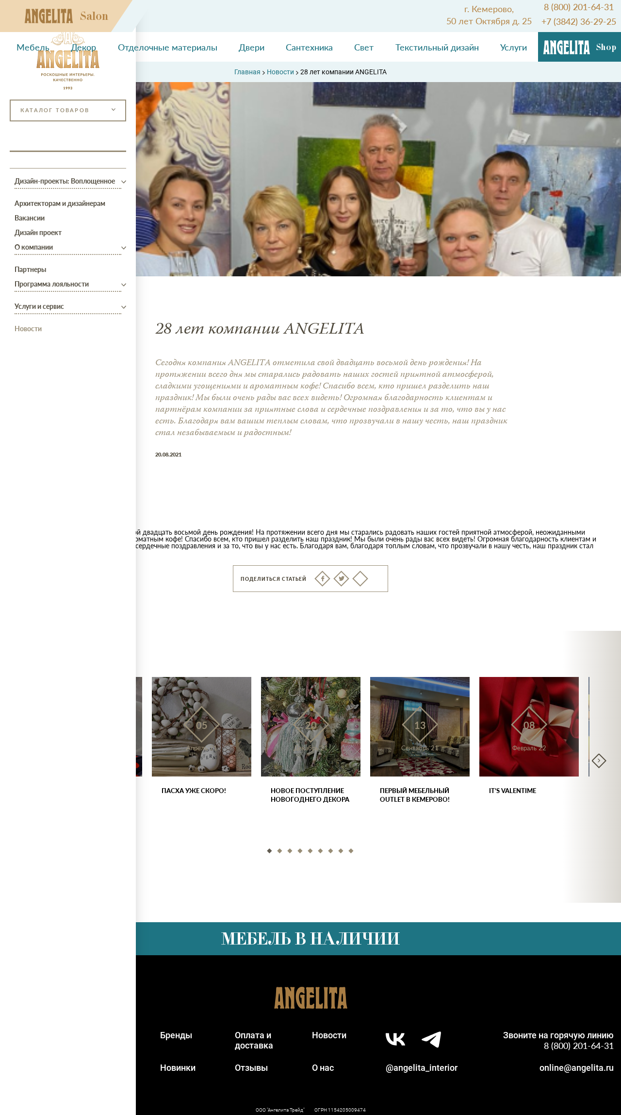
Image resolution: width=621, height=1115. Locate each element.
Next (599, 761)
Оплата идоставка (254, 1040)
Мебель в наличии (310, 938)
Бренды (176, 1035)
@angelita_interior (422, 1068)
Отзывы (251, 1068)
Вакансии (30, 217)
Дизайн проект (38, 232)
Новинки (178, 1068)
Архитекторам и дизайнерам (60, 203)
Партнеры (30, 269)
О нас (323, 1068)
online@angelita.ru (576, 1068)
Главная (247, 72)
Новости (28, 328)
